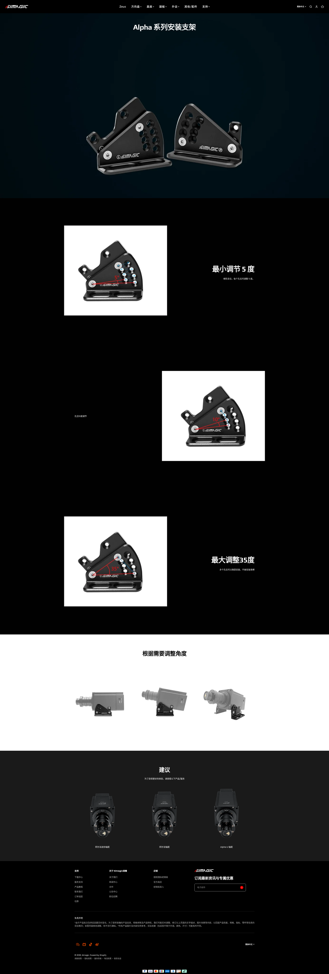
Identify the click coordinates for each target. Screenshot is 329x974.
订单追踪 (79, 896)
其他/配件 (190, 6)
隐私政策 (88, 958)
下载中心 (79, 877)
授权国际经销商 (161, 877)
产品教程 (79, 886)
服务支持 (79, 882)
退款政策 (78, 958)
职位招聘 (113, 896)
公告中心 (113, 891)
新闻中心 (113, 882)
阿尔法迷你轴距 (102, 847)
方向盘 (135, 6)
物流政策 (107, 958)
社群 (77, 901)
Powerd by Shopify (98, 955)
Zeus (122, 6)
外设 (174, 6)
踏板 (162, 6)
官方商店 (158, 882)
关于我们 (113, 877)
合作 (111, 886)
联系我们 (79, 891)
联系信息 (117, 958)
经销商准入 (159, 886)
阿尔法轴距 (164, 847)
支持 (205, 6)
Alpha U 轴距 (226, 847)
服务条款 (98, 958)
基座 (149, 6)
